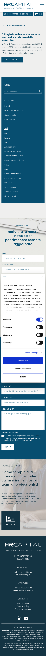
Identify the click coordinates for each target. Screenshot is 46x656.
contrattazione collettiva (14, 160)
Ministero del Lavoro (12, 151)
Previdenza (8, 182)
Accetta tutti (23, 360)
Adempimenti (10, 147)
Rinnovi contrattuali (12, 174)
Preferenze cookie (23, 609)
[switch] (39, 327)
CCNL (6, 165)
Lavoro (7, 138)
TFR (5, 142)
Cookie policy (23, 606)
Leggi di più (12, 59)
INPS (6, 133)
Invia (8, 446)
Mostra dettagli (32, 353)
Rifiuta (23, 377)
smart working (10, 187)
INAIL (6, 169)
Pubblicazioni (10, 119)
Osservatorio (10, 115)
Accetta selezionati (23, 369)
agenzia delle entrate (13, 178)
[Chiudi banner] (42, 277)
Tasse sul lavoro (11, 191)
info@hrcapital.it (26, 590)
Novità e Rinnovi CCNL (14, 110)
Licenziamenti (10, 196)
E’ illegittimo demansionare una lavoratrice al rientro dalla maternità (20, 37)
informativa (38, 435)
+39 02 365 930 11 (24, 588)
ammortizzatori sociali (13, 156)
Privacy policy (23, 603)
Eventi (7, 106)
